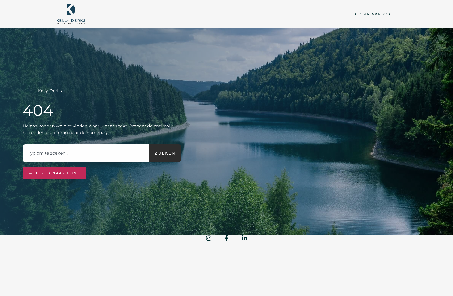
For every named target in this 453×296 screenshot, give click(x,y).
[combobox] (86, 153)
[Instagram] (209, 238)
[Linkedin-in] (244, 238)
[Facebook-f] (227, 238)
